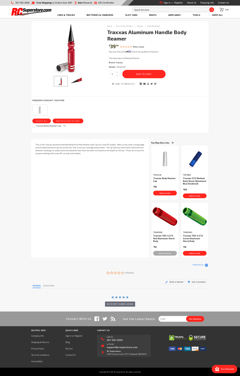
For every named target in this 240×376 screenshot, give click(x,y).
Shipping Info (207, 2)
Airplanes (174, 15)
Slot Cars (131, 15)
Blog (68, 342)
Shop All (217, 15)
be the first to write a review (120, 304)
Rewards (85, 2)
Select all (41, 121)
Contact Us (223, 2)
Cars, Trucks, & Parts (124, 26)
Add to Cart (164, 193)
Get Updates (195, 319)
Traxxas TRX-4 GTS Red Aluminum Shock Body (164, 238)
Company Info (37, 336)
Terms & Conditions (40, 355)
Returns (45, 342)
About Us (191, 2)
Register (178, 2)
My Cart (69, 348)
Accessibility (37, 361)
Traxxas (140, 26)
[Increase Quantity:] (116, 72)
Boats (153, 15)
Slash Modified (153, 26)
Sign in (167, 2)
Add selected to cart (68, 121)
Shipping (35, 342)
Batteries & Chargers (100, 15)
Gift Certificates (106, 2)
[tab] (174, 282)
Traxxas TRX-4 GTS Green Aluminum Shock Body (193, 238)
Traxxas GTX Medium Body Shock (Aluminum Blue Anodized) (194, 181)
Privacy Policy (37, 348)
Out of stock (165, 253)
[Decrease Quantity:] (116, 75)
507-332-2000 (22, 2)
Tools (196, 15)
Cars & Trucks (66, 15)
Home (109, 26)
